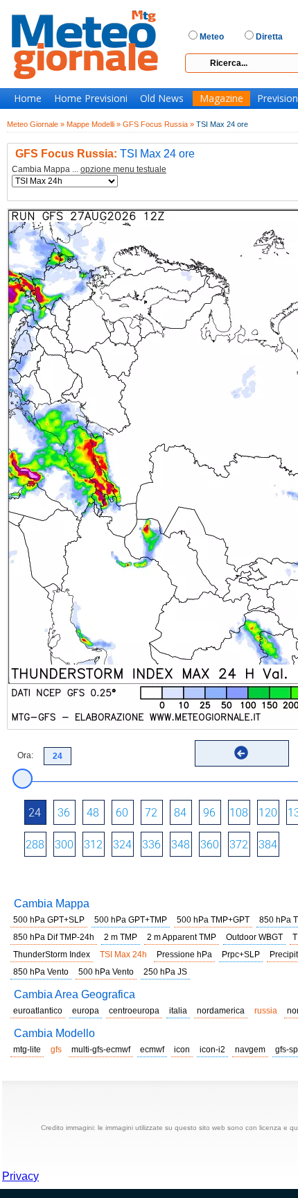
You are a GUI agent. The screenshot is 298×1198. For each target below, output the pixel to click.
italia (178, 1011)
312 (93, 844)
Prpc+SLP (241, 954)
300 (64, 844)
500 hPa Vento (106, 972)
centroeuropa (134, 1011)
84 (180, 812)
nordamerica (221, 1011)
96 (209, 812)
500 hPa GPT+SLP (49, 920)
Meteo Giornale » (35, 124)
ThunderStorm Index (51, 954)
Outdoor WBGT (254, 937)
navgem (250, 1049)
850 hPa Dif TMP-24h (53, 937)
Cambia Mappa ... (89, 169)
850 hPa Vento (41, 972)
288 (35, 844)
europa (85, 1011)
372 (238, 844)
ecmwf (152, 1049)
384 (267, 844)
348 (180, 844)
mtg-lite (27, 1049)
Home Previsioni (91, 98)
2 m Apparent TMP (181, 937)
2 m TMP (120, 937)
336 (151, 844)
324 (122, 844)
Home (28, 98)
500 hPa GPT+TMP (130, 920)
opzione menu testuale (123, 169)
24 (34, 812)
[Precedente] (241, 752)
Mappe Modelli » (94, 124)
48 (93, 812)
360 (209, 844)
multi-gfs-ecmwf (100, 1049)
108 (238, 812)
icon (182, 1049)
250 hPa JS (165, 972)
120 (267, 812)
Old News (162, 98)
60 (122, 812)
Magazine (221, 98)
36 (64, 812)
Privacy (20, 1176)
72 (151, 812)
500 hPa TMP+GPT (213, 920)
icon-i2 (212, 1049)
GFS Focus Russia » (158, 124)
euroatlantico (37, 1011)
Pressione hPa (184, 954)
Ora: (25, 755)
